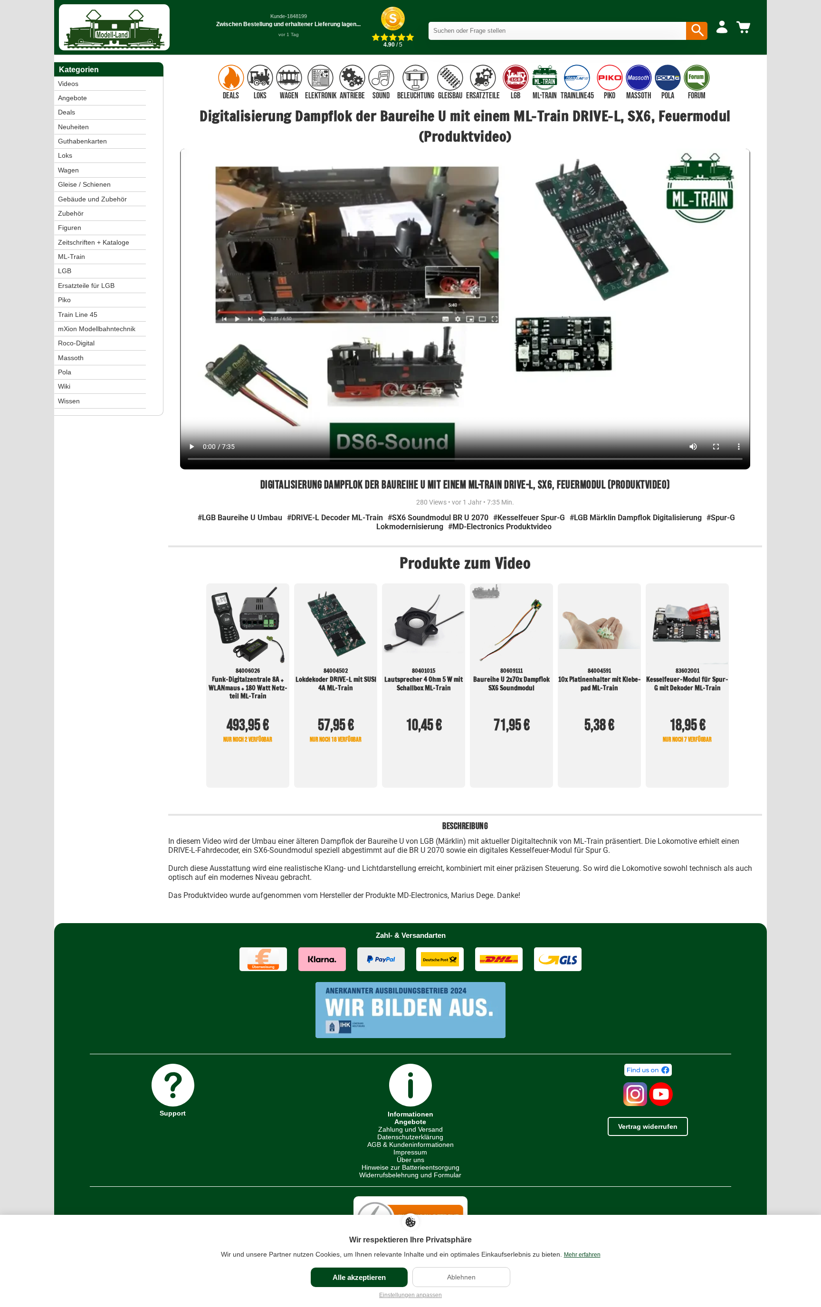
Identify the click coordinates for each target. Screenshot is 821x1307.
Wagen (68, 170)
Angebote (72, 98)
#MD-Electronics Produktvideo (500, 526)
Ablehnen (461, 1277)
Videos (68, 83)
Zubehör (71, 213)
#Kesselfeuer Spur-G (529, 517)
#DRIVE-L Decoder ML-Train (335, 517)
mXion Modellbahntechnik (96, 329)
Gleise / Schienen (84, 184)
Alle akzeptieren (359, 1277)
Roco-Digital (76, 343)
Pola (64, 372)
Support (173, 1112)
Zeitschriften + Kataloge (93, 242)
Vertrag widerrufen (648, 1126)
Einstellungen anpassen (410, 1295)
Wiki (64, 386)
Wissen (69, 401)
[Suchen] (696, 31)
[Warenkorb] (745, 28)
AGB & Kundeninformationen (410, 1144)
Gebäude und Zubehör (92, 199)
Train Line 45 (77, 314)
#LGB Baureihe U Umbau (240, 517)
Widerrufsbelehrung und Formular (410, 1175)
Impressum (410, 1152)
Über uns (410, 1159)
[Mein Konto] (722, 28)
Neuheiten (73, 127)
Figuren (69, 227)
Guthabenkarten (82, 141)
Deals (66, 112)
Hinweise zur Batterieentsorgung (410, 1167)
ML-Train (71, 256)
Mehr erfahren (582, 1254)
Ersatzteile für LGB (86, 285)
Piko (64, 300)
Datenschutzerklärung (410, 1137)
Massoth (71, 358)
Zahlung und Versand (410, 1129)
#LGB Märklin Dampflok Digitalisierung (636, 517)
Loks (65, 155)
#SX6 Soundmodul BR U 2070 (438, 517)
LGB (64, 271)
